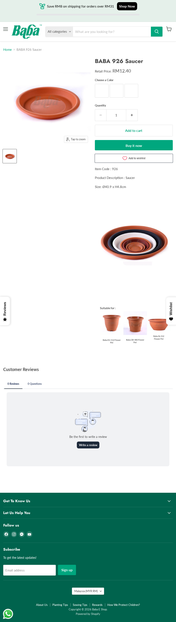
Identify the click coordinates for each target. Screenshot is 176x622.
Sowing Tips (80, 605)
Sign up (67, 570)
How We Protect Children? (123, 605)
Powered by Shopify (88, 614)
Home (7, 49)
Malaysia (86, 591)
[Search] (156, 32)
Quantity (100, 105)
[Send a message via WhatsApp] (8, 614)
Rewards (97, 605)
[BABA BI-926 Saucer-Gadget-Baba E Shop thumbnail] (10, 156)
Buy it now (134, 145)
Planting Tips (60, 605)
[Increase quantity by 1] (132, 115)
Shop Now (127, 6)
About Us (42, 605)
